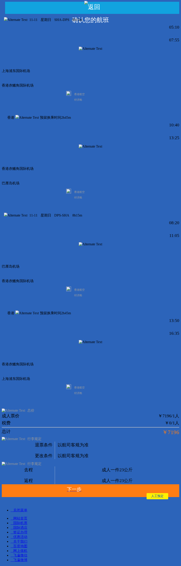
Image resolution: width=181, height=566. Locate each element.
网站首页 (20, 518)
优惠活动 (20, 537)
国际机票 (20, 523)
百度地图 (20, 546)
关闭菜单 (20, 510)
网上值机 (20, 551)
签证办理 (20, 532)
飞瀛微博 (20, 560)
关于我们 (20, 541)
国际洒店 (20, 527)
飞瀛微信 (20, 555)
